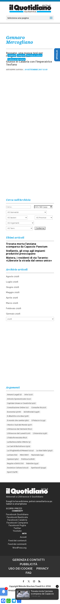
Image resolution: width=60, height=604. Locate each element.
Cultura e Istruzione (16, 59)
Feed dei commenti (17, 544)
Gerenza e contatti (28, 560)
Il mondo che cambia (18, 420)
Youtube (17, 531)
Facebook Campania (17, 522)
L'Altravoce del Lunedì (18, 433)
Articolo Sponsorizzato (19, 399)
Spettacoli (38, 468)
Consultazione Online (18, 408)
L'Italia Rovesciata (17, 438)
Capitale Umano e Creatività (21, 403)
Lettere (12, 455)
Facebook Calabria (17, 520)
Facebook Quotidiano (17, 514)
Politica (28, 459)
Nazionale (37, 455)
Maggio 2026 (12, 292)
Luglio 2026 (12, 282)
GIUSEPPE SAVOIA (14, 69)
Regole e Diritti (15, 463)
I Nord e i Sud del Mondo (19, 425)
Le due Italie (44, 451)
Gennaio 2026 (13, 313)
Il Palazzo (38, 420)
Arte (28, 395)
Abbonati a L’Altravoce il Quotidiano (24, 496)
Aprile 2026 (12, 297)
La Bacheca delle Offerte (18, 442)
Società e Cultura (34, 55)
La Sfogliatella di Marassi (20, 451)
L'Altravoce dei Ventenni (19, 429)
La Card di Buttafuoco (18, 446)
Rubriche (32, 463)
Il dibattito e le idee (18, 416)
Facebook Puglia (17, 525)
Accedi (23, 537)
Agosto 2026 (12, 276)
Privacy (42, 568)
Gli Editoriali (31, 412)
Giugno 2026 (12, 287)
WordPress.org (19, 548)
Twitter (17, 528)
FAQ (28, 572)
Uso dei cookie (21, 568)
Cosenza (21, 55)
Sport (12, 472)
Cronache (38, 408)
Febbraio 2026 (13, 308)
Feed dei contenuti (17, 540)
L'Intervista (40, 433)
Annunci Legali (14, 395)
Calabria (11, 55)
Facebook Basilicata (17, 517)
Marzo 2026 (12, 303)
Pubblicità (28, 564)
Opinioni (13, 459)
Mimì (24, 455)
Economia (14, 412)
